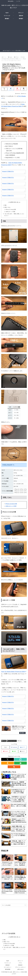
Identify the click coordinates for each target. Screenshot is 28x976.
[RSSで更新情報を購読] (14, 766)
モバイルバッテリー (12, 740)
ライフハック (7, 962)
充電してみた (7, 207)
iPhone (4, 740)
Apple (7, 960)
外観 (5, 205)
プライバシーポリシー (20, 967)
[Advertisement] (14, 35)
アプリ (20, 962)
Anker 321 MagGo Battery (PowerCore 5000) (13, 671)
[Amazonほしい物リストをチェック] (7, 763)
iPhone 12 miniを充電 (11, 209)
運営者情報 (7, 969)
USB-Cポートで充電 (10, 211)
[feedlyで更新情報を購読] (20, 763)
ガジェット (20, 960)
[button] (24, 89)
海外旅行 (20, 965)
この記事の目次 (12, 202)
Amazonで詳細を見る (8, 171)
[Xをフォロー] (7, 759)
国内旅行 (8, 965)
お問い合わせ (20, 969)
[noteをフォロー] (20, 759)
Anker (20, 740)
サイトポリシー (7, 967)
